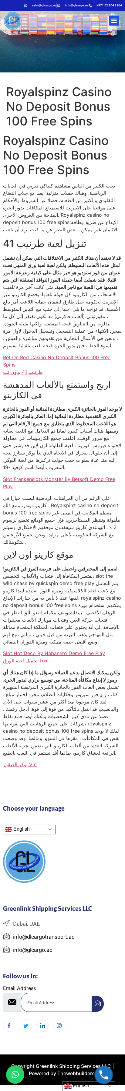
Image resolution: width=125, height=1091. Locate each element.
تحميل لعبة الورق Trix (25, 661)
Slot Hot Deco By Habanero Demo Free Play (54, 653)
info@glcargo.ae (76, 5)
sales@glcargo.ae (44, 5)
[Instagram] (59, 1025)
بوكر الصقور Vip (20, 764)
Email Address (19, 988)
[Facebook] (9, 1025)
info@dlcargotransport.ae (44, 937)
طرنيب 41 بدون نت (23, 372)
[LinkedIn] (42, 1025)
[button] (114, 21)
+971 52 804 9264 (109, 5)
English (21, 829)
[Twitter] (26, 1025)
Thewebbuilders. (76, 1073)
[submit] (98, 1004)
